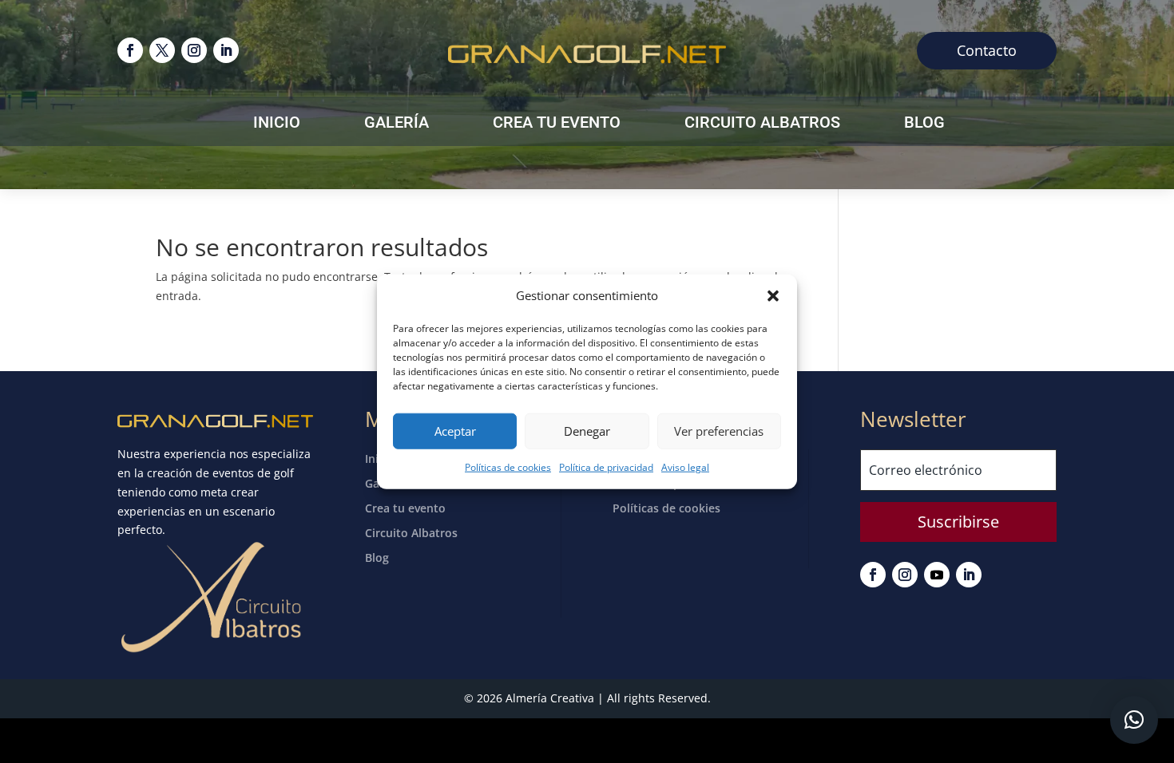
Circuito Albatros (762, 124)
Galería (396, 124)
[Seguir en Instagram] (194, 50)
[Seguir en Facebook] (130, 50)
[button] (773, 296)
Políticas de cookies (508, 467)
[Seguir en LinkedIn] (226, 50)
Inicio (276, 124)
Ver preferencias (718, 431)
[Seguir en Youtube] (937, 574)
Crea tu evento (557, 124)
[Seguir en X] (162, 50)
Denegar (587, 431)
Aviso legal (685, 467)
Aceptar (455, 431)
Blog (924, 124)
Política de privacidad (606, 467)
